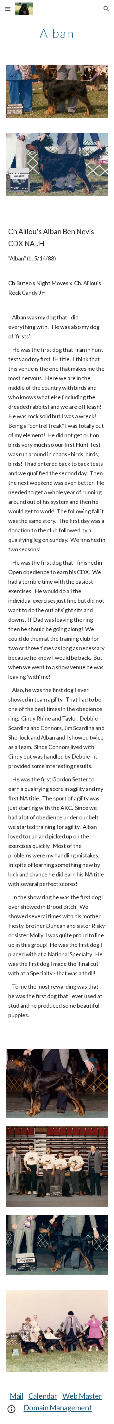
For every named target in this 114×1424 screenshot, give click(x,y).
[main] (57, 33)
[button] (7, 8)
